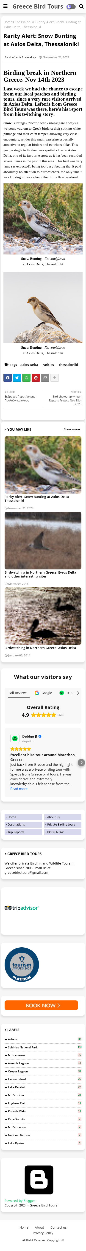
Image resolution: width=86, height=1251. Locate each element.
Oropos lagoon (44, 1071)
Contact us (58, 1227)
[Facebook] (7, 378)
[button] (4, 762)
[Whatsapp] (26, 378)
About (39, 1227)
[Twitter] (17, 378)
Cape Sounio (44, 1119)
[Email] (45, 378)
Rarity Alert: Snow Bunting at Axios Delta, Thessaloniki (37, 499)
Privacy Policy (43, 1233)
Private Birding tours (61, 824)
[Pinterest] (36, 378)
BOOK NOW (55, 832)
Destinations (16, 824)
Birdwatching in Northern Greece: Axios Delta (40, 648)
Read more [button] (19, 788)
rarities (48, 364)
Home (7, 22)
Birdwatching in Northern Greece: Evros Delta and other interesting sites (40, 574)
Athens (44, 1039)
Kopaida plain (44, 1111)
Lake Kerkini (44, 1087)
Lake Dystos (44, 1143)
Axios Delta (29, 364)
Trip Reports (16, 832)
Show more (72, 429)
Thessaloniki (24, 22)
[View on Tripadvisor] (14, 738)
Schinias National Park (44, 1047)
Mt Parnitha (44, 1095)
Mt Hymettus (44, 1055)
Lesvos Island (44, 1079)
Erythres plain (44, 1103)
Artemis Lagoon (44, 1063)
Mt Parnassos (44, 1127)
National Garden (44, 1135)
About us (53, 817)
